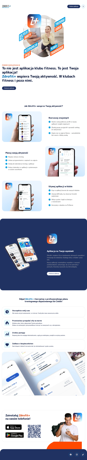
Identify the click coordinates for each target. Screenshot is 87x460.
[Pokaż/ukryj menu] (83, 6)
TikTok (83, 455)
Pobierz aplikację (73, 6)
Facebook (71, 455)
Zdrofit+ (6, 6)
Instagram (77, 455)
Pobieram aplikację (9, 88)
